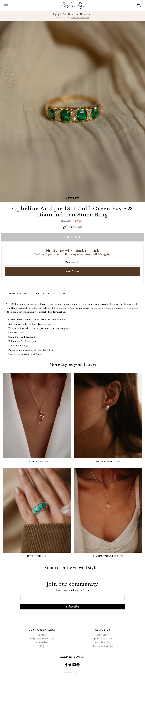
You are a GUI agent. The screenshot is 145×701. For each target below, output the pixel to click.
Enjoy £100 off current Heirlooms (72, 16)
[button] (66, 198)
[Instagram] (74, 665)
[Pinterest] (78, 665)
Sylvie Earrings (108, 462)
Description (14, 294)
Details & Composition (49, 294)
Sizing (28, 294)
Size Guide (74, 227)
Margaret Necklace (108, 556)
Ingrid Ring (37, 556)
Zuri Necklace (36, 462)
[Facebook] (66, 665)
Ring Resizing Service (44, 324)
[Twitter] (70, 665)
